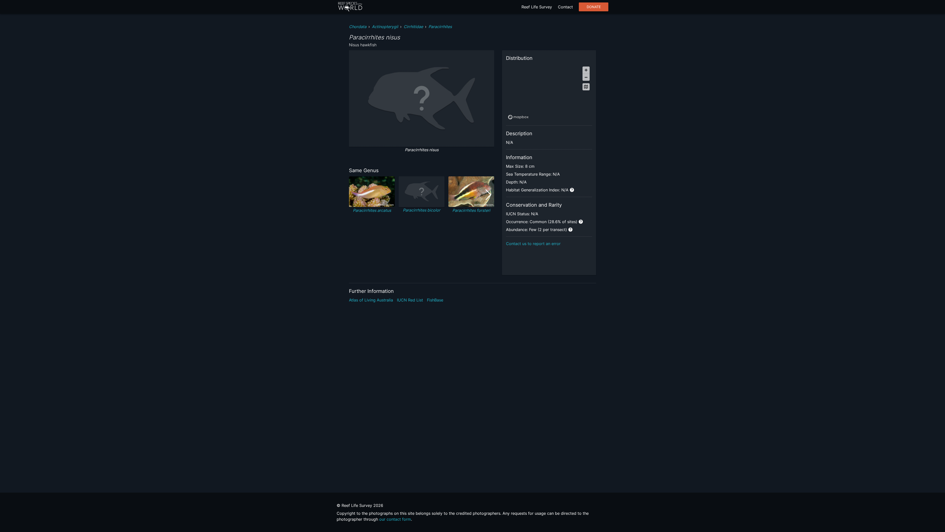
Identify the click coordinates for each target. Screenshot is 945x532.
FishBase (435, 300)
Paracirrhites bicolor (421, 210)
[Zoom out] (586, 77)
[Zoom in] (586, 70)
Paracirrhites (440, 26)
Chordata (357, 26)
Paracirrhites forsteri (471, 210)
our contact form (395, 519)
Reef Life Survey (536, 6)
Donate (594, 7)
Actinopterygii (385, 26)
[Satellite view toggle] (586, 86)
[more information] (571, 190)
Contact (565, 6)
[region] (549, 92)
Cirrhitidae (413, 26)
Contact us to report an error (533, 243)
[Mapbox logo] (518, 117)
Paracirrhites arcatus (372, 210)
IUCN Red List (410, 300)
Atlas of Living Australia (371, 300)
